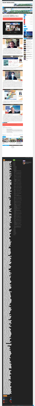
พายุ (3, 321)
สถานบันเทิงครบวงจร (8, 342)
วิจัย (3, 337)
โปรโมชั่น (4, 184)
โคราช (4, 386)
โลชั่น (3, 391)
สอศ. (5, 194)
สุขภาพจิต (9, 194)
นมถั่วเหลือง (4, 303)
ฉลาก (3, 287)
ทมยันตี (7, 299)
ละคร (7, 182)
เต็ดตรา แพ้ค (7, 371)
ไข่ (3, 392)
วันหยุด (10, 233)
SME (6, 215)
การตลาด (14, 7)
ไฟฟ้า (6, 249)
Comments (31, 38)
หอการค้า (6, 358)
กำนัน (10, 276)
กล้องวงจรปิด (7, 272)
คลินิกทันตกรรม (4, 282)
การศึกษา (11, 7)
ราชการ (4, 232)
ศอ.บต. (7, 338)
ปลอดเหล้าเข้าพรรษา (5, 314)
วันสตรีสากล (8, 233)
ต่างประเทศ (6, 189)
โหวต (5, 391)
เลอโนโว (4, 244)
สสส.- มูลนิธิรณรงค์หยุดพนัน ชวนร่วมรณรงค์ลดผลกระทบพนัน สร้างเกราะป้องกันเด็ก (6, 143)
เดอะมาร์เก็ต (10, 370)
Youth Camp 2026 (4, 266)
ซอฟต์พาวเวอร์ (4, 221)
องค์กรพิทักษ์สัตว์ (8, 360)
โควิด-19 (10, 162)
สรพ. (3, 194)
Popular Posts (25, 38)
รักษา (3, 332)
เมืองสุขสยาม (4, 211)
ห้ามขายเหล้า (9, 359)
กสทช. (3, 199)
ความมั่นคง (10, 282)
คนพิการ (6, 188)
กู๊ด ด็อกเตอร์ (9, 277)
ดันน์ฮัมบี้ (4, 222)
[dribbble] (9, 0)
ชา (10, 288)
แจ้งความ (9, 381)
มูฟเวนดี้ (7, 326)
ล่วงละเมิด (4, 233)
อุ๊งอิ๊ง (10, 365)
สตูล (5, 342)
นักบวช (4, 304)
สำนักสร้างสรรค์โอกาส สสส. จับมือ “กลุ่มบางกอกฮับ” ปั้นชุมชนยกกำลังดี (12, 142)
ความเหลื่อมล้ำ (6, 199)
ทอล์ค (10, 299)
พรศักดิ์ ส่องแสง (4, 320)
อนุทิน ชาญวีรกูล (4, 239)
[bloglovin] (8, 0)
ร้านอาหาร (6, 232)
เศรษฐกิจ (10, 166)
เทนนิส (9, 371)
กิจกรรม (4, 277)
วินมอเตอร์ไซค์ (6, 337)
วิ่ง (10, 204)
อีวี (3, 365)
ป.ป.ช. (10, 310)
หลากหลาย (6, 237)
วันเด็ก (9, 182)
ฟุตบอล (6, 166)
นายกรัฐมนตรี (4, 166)
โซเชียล (7, 386)
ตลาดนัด (4, 189)
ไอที (15, 7)
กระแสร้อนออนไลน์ (26, 7)
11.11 (3, 250)
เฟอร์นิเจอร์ (6, 375)
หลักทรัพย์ (4, 358)
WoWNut (9, 265)
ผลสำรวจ (4, 182)
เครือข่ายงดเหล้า (4, 167)
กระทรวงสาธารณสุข (9, 217)
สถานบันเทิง (7, 193)
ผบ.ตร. (8, 316)
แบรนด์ (10, 382)
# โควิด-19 (5, 122)
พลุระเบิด (10, 320)
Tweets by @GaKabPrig (26, 60)
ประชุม (6, 227)
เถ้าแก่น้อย (4, 210)
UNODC (7, 265)
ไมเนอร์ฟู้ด (4, 393)
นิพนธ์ (8, 166)
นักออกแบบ (6, 304)
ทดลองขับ (4, 299)
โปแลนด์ (10, 387)
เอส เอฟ (8, 244)
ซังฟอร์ (4, 292)
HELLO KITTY (4, 255)
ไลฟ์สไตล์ (17, 7)
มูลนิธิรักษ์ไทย (7, 327)
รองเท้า (7, 331)
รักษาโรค (5, 332)
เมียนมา (8, 375)
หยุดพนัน (4, 237)
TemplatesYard (16, 405)
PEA (3, 259)
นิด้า (7, 305)
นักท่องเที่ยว (9, 303)
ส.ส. (8, 205)
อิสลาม (9, 364)
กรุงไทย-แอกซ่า (4, 271)
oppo (10, 266)
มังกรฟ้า (4, 325)
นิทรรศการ (9, 305)
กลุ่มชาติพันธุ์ (4, 272)
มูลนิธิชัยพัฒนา (4, 327)
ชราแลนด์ (4, 288)
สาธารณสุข (7, 171)
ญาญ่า (6, 293)
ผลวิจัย (10, 316)
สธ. (3, 183)
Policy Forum (4, 215)
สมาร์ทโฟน (4, 206)
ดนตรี (9, 221)
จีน (10, 188)
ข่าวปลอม (4, 188)
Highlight (28, 38)
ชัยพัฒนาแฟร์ (7, 288)
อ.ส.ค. (5, 360)
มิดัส (9, 325)
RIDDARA (9, 260)
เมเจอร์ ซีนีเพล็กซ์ (9, 243)
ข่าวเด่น (5, 7)
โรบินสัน (6, 177)
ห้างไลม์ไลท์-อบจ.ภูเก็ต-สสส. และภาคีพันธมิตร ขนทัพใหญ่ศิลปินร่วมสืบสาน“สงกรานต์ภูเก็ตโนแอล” (19, 143)
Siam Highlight (8, 2)
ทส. (9, 299)
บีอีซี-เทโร (6, 310)
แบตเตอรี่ (8, 382)
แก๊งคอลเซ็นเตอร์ (4, 381)
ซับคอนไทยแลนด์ (8, 292)
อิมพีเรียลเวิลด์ (7, 364)
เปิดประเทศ (9, 210)
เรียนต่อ (10, 211)
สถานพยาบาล (4, 343)
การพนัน (3, 138)
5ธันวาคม (7, 250)
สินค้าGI (10, 353)
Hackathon (7, 255)
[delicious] (13, 0)
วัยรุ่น (9, 336)
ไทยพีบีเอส (8, 162)
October (14, 168)
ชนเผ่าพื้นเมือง (6, 287)
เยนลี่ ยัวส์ (4, 376)
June (14, 229)
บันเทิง (22, 7)
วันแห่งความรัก (7, 336)
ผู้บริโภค (9, 227)
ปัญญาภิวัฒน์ (6, 315)
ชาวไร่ (8, 199)
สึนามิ (8, 354)
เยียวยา (8, 211)
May (14, 230)
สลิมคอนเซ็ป (8, 349)
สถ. (9, 205)
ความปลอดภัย (10, 171)
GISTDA (6, 254)
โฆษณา (5, 386)
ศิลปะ (10, 182)
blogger (6, 145)
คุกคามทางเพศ (8, 177)
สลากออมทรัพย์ (4, 349)
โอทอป (9, 248)
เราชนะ (6, 376)
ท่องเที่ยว (7, 7)
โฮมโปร (9, 391)
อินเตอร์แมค (4, 364)
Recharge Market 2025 (5, 261)
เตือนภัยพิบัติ (4, 371)
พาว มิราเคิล (6, 321)
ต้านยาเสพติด (7, 298)
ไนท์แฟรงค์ (7, 392)
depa (7, 266)
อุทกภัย (8, 365)
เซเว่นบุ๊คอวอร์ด (7, 369)
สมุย (9, 347)
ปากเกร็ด (8, 315)
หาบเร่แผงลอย (4, 359)
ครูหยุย (10, 281)
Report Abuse (24, 159)
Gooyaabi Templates (21, 405)
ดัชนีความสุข (4, 294)
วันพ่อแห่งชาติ (4, 336)
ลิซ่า (9, 204)
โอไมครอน (7, 391)
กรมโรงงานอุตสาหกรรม (5, 217)
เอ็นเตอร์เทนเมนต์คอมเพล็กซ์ (5, 380)
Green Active (9, 254)
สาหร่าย (4, 353)
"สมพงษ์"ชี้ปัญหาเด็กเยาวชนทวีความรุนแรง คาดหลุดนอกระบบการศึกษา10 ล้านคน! (29, 46)
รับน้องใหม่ (10, 332)
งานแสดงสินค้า (4, 178)
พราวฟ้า (8, 320)
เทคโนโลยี (6, 210)
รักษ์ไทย (7, 332)
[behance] (11, 0)
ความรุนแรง (4, 171)
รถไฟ (3, 204)
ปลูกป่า (10, 314)
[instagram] (12, 0)
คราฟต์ (8, 281)
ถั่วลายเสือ (9, 298)
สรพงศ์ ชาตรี (8, 348)
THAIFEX (6, 184)
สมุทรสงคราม (4, 347)
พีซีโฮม (8, 321)
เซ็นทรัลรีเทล (7, 370)
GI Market (4, 254)
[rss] (10, 0)
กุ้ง (7, 277)
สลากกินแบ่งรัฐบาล (6, 183)
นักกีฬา (6, 303)
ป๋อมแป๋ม (7, 316)
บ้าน (6, 226)
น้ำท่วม (4, 172)
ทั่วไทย (10, 222)
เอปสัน (6, 244)
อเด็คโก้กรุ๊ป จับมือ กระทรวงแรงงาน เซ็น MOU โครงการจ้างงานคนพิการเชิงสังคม (29, 44)
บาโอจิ (7, 309)
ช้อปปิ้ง (7, 200)
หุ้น (6, 359)
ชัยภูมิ (8, 288)
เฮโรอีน (9, 380)
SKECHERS (9, 261)
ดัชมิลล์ (6, 294)
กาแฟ (8, 276)
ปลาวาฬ (8, 314)
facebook (19, 145)
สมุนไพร (6, 206)
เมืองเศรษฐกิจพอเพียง (5, 243)
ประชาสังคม (4, 227)
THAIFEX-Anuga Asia (5, 216)
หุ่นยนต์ (8, 237)
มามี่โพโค (6, 325)
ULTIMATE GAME (4, 265)
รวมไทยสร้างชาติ (4, 331)
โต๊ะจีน (4, 387)
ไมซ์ (10, 392)
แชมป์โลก (4, 382)
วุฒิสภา (4, 205)
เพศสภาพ (4, 375)
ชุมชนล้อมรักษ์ (4, 200)
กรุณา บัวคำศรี (8, 271)
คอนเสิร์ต (10, 184)
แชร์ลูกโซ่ (6, 382)
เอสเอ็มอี (10, 244)
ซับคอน (8, 200)
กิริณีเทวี (6, 277)
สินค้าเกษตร (4, 354)
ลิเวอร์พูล (8, 232)
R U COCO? (7, 260)
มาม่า (8, 325)
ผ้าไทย (7, 228)
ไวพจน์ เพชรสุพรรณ (9, 393)
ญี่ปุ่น (8, 221)
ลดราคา (5, 204)
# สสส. (6, 122)
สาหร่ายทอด (6, 353)
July (14, 228)
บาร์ (3, 309)
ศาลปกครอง (10, 338)
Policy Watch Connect (8, 259)
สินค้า (8, 206)
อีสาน (6, 365)
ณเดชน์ (7, 293)
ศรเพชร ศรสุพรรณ (4, 338)
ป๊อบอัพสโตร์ (4, 316)
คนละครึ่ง (8, 184)
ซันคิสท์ (5, 292)
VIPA (7, 216)
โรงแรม (7, 248)
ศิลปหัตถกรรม (6, 205)
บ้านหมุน (8, 310)
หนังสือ (4, 195)
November (15, 167)
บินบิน (9, 309)
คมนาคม (4, 281)
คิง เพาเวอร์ (9, 188)
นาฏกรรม (8, 304)
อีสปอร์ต (5, 365)
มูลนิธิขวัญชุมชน (9, 326)
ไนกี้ (4, 392)
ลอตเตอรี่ (7, 204)
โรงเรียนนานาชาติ (4, 248)
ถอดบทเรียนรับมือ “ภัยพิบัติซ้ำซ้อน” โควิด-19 (17, 226)
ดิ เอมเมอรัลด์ (9, 294)
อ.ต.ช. (3, 360)
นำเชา (6, 305)
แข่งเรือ (7, 381)
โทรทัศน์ (6, 387)
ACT (8, 250)
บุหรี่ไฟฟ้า (8, 173)
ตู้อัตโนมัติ (4, 298)
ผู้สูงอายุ (5, 228)
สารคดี (6, 194)
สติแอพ (4, 342)
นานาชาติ (4, 305)
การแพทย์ (7, 276)
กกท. (10, 216)
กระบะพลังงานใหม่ (4, 270)
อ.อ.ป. (7, 195)
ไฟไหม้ (8, 392)
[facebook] (5, 0)
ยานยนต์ (21, 7)
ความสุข (8, 283)
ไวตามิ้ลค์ (6, 393)
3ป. (5, 250)
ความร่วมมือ (6, 283)
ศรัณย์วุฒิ (8, 337)
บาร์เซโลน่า (6, 309)
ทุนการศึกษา (9, 189)
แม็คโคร (7, 167)
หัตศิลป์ (8, 358)
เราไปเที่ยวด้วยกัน (9, 376)
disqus (12, 145)
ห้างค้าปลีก (4, 238)
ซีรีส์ (6, 221)
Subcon (8, 215)
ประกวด (9, 226)
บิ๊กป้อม (4, 310)
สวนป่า (9, 349)
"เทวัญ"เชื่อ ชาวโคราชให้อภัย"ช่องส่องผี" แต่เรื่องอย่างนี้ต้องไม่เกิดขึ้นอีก (29, 48)
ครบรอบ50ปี (6, 281)
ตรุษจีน (7, 222)
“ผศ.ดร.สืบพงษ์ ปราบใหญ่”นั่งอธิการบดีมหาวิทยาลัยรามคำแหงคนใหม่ (29, 56)
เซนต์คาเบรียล (4, 369)
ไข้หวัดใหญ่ (4, 249)
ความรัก (4, 283)
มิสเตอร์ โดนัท (4, 326)
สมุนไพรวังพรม (7, 347)
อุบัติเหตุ (6, 172)
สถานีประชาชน (9, 193)
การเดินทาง (4, 276)
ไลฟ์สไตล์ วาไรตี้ (9, 249)
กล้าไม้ (9, 272)
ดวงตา (9, 293)
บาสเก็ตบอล (4, 226)
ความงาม (7, 282)
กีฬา (19, 7)
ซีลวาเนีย (4, 293)
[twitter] (6, 0)
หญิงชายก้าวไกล (9, 183)
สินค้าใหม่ (7, 354)
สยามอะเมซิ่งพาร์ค (4, 348)
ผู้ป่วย (3, 228)
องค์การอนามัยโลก (7, 238)
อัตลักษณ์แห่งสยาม (8, 239)
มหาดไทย (10, 173)
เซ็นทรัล (4, 177)
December (15, 166)
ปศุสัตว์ (4, 315)
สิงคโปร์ (8, 353)
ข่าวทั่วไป (9, 7)
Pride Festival (4, 260)
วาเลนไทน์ (4, 193)
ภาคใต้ (8, 178)
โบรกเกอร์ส (8, 387)
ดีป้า (5, 222)
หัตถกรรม (6, 195)
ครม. (6, 173)
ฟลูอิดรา (10, 321)
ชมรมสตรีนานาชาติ (9, 287)
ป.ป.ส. (7, 226)
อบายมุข (9, 195)
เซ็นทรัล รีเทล (4, 370)
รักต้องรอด (9, 331)
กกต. (9, 216)
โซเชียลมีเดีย (10, 386)
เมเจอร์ (6, 211)
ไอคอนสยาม (8, 172)
